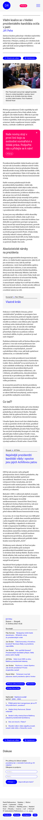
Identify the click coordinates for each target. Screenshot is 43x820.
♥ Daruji (23, 6)
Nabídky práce (22, 807)
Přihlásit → (11, 782)
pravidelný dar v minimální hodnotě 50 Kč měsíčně (20, 764)
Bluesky (11, 809)
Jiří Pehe (8, 30)
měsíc (19, 699)
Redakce (20, 802)
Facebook (7, 815)
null (24, 809)
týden (14, 699)
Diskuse (12, 807)
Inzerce (18, 809)
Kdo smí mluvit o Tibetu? (17, 722)
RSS (35, 815)
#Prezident (31, 684)
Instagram (26, 815)
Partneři (31, 809)
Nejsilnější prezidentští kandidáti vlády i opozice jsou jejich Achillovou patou (21, 458)
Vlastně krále (13, 302)
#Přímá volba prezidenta (15, 684)
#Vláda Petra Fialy (13, 688)
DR (7, 5)
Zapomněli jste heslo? (26, 782)
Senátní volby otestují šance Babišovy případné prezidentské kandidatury (20, 717)
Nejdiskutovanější (20, 697)
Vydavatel (12, 804)
